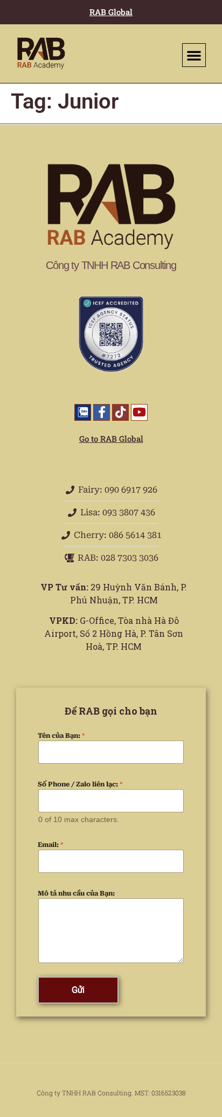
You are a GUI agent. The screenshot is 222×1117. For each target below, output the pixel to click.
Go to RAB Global (111, 438)
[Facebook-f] (101, 412)
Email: (51, 845)
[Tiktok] (120, 412)
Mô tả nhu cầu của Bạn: (76, 893)
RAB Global (111, 11)
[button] (194, 55)
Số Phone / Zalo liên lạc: (80, 784)
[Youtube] (139, 412)
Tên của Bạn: (61, 735)
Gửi (78, 990)
